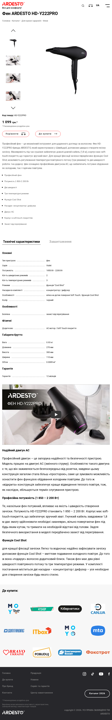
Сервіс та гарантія (40, 686)
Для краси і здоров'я (31, 21)
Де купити (7, 679)
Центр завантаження (42, 692)
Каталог (16, 21)
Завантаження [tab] (60, 241)
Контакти (7, 692)
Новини (34, 679)
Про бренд (7, 686)
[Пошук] (83, 6)
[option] (67, 66)
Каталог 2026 (97, 693)
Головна (6, 21)
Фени (45, 21)
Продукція (36, 673)
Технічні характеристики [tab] (21, 241)
